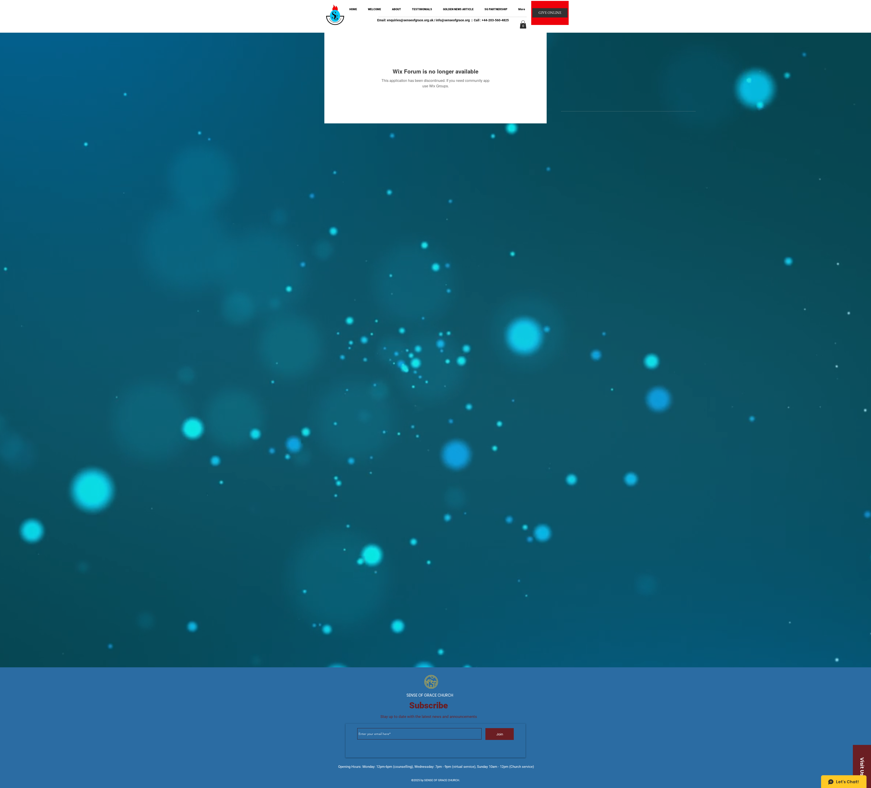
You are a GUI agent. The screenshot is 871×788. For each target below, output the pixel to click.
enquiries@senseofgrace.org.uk (410, 20)
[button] (523, 24)
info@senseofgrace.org (453, 20)
